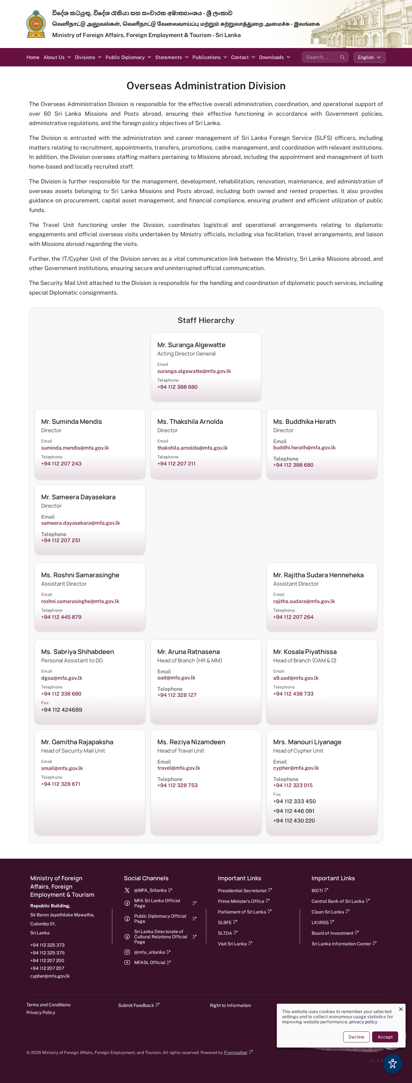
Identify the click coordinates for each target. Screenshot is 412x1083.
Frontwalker (236, 1052)
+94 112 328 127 (177, 695)
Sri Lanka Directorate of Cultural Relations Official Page (160, 936)
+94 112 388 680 (177, 387)
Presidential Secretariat (242, 890)
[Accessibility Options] (392, 1063)
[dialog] (341, 1026)
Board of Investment (332, 933)
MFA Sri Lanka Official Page (157, 903)
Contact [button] (240, 57)
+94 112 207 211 (176, 464)
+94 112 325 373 (47, 945)
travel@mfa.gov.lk (178, 768)
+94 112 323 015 (293, 785)
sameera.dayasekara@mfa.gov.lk (80, 523)
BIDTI (317, 890)
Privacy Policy (40, 1012)
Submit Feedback (136, 1005)
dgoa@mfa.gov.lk (62, 678)
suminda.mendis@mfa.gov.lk (75, 448)
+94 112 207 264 (293, 617)
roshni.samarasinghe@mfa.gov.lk (80, 601)
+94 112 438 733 (293, 694)
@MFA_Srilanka (150, 890)
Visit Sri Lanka (232, 943)
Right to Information (230, 1005)
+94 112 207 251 (60, 540)
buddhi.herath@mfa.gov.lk (304, 447)
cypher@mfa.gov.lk (296, 768)
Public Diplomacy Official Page (160, 918)
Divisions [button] (85, 57)
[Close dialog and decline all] (401, 1008)
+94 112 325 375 (47, 952)
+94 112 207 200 (47, 960)
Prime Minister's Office (241, 901)
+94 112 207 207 (47, 968)
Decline (356, 1036)
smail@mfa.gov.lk (62, 768)
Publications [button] (206, 57)
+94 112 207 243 (61, 464)
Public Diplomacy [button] (125, 57)
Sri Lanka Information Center (341, 943)
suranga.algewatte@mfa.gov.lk (194, 371)
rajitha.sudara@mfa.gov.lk (304, 601)
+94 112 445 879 (61, 617)
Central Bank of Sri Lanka (338, 901)
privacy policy (363, 1021)
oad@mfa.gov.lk (177, 678)
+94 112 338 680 (61, 694)
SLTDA (225, 933)
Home (33, 57)
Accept (385, 1036)
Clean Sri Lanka (328, 911)
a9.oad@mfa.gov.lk (296, 678)
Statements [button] (168, 57)
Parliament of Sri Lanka (242, 911)
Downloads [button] (271, 57)
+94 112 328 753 (177, 785)
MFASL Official (149, 962)
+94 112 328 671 (60, 784)
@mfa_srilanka (149, 952)
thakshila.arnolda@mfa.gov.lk (193, 448)
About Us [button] (54, 57)
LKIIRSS (320, 922)
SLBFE (225, 922)
